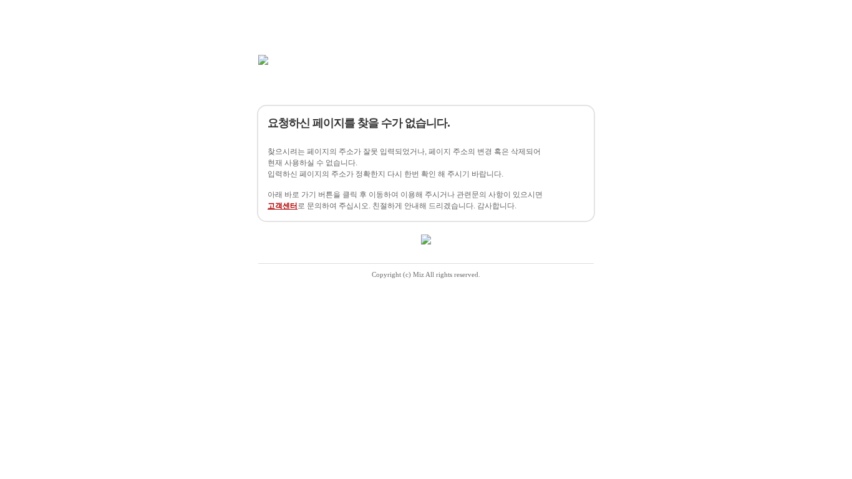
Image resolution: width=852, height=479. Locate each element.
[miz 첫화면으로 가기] (263, 60)
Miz (418, 274)
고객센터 (283, 205)
